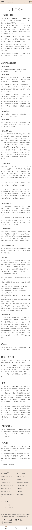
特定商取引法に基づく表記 (23, 482)
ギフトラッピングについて (7, 485)
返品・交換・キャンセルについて (7, 495)
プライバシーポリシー (22, 485)
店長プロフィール (21, 476)
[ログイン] (25, 2)
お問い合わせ (20, 494)
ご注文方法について (5, 482)
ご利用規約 (19, 491)
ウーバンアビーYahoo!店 (7, 508)
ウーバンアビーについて (6, 476)
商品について (4, 479)
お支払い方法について (6, 488)
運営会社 (19, 479)
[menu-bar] (3, 2)
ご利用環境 (19, 488)
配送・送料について (5, 491)
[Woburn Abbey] (9, 2)
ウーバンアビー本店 (5, 505)
